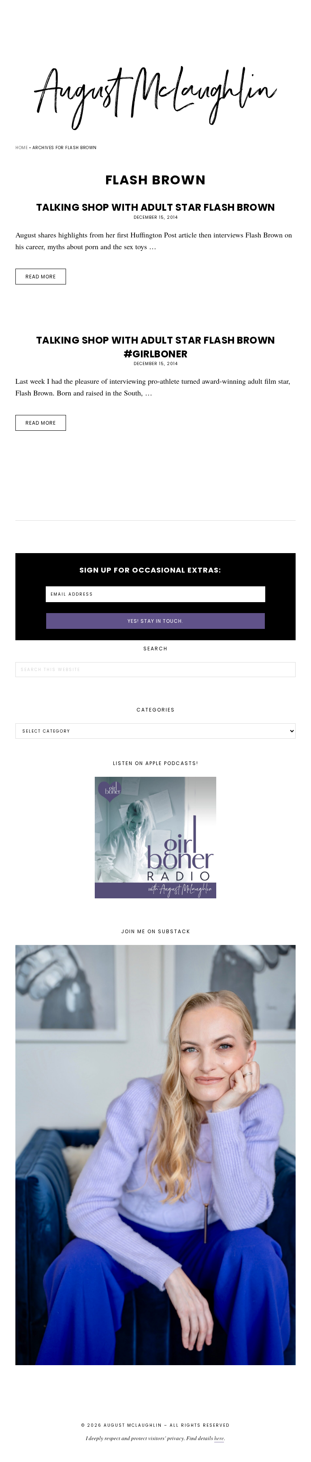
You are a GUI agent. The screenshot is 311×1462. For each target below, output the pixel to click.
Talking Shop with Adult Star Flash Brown (155, 207)
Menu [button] (155, 16)
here (219, 1438)
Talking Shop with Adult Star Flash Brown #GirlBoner (155, 347)
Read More (41, 276)
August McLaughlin (155, 98)
